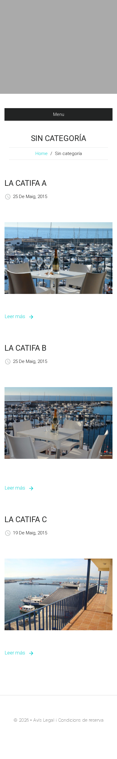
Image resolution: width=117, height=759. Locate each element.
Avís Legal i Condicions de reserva (68, 720)
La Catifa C (25, 519)
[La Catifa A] (58, 257)
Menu (58, 114)
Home (41, 153)
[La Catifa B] (58, 422)
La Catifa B (25, 348)
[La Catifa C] (58, 594)
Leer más (14, 316)
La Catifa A (25, 183)
